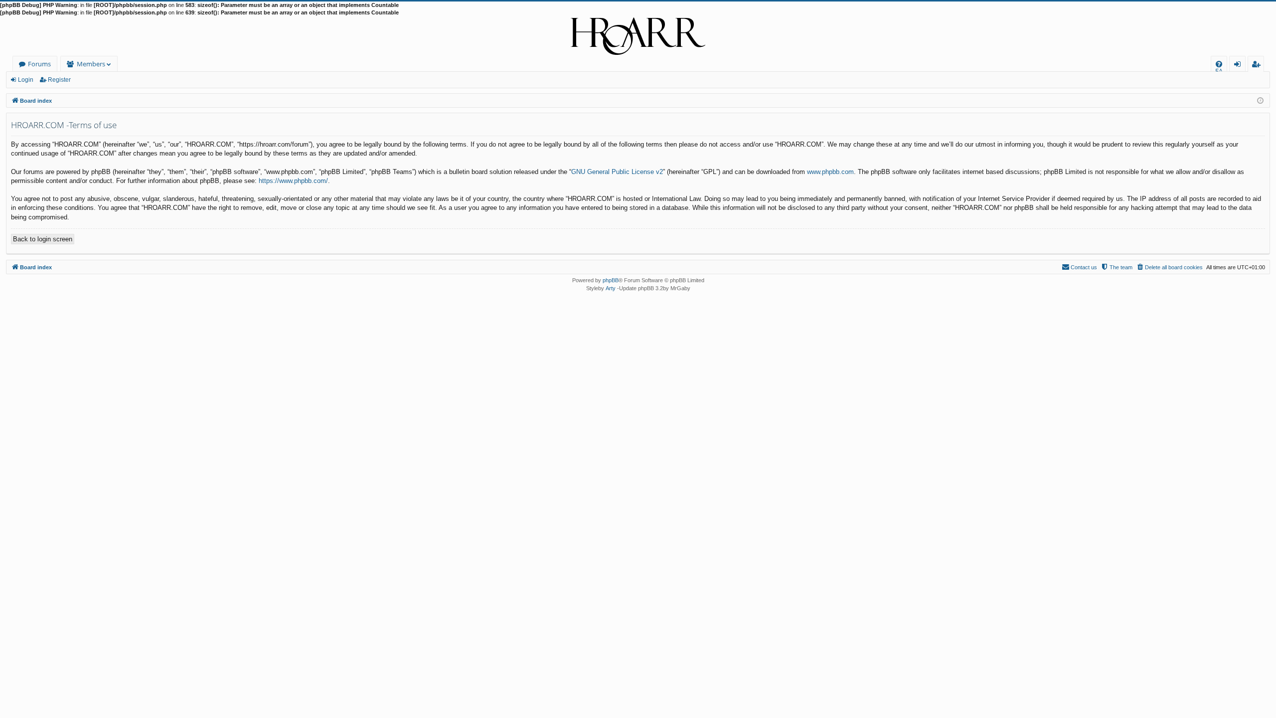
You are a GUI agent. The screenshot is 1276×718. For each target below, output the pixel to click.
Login (25, 79)
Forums (39, 63)
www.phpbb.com (830, 172)
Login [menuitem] (1239, 65)
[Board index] (638, 36)
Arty (611, 288)
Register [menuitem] (1258, 65)
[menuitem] (1219, 64)
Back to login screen (42, 239)
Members (91, 63)
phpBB (611, 280)
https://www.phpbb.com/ (293, 180)
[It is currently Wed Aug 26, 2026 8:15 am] (1260, 100)
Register (59, 79)
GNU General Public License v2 (617, 172)
